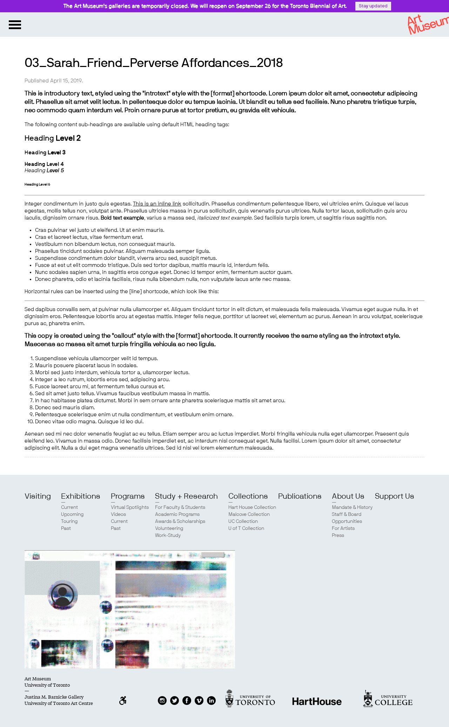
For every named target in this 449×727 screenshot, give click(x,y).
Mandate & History (352, 507)
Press (338, 535)
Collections (248, 496)
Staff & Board (346, 514)
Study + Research (186, 496)
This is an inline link (157, 204)
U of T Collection (246, 528)
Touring (69, 521)
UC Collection (243, 521)
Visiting (38, 496)
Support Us (394, 496)
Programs (128, 496)
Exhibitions (80, 496)
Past (66, 528)
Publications (300, 496)
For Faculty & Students (180, 507)
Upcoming (72, 514)
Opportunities (347, 521)
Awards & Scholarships (180, 521)
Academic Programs (177, 514)
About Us (348, 496)
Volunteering (169, 528)
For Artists (343, 528)
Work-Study (168, 535)
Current (69, 507)
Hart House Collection (252, 507)
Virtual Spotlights (130, 507)
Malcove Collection (249, 514)
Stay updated (373, 6)
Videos (118, 514)
